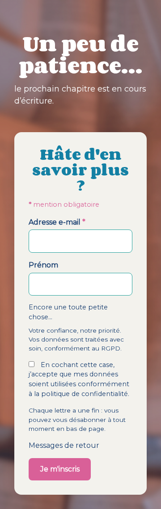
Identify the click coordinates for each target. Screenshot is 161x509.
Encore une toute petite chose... (68, 312)
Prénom (43, 265)
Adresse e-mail (57, 222)
